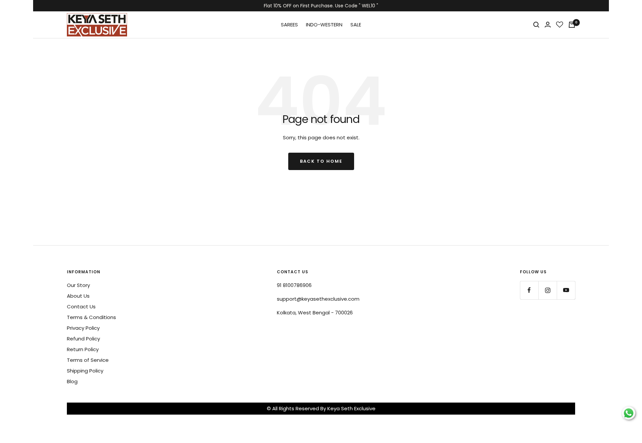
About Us (78, 295)
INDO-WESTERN (324, 24)
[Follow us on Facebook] (529, 290)
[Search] (536, 25)
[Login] (548, 24)
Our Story (78, 285)
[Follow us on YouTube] (566, 290)
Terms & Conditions (91, 317)
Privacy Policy (83, 327)
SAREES (289, 24)
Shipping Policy (85, 370)
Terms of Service (88, 359)
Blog (72, 381)
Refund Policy (83, 338)
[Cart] (571, 25)
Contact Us (81, 306)
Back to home (321, 161)
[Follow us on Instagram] (547, 290)
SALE (355, 24)
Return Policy (83, 349)
